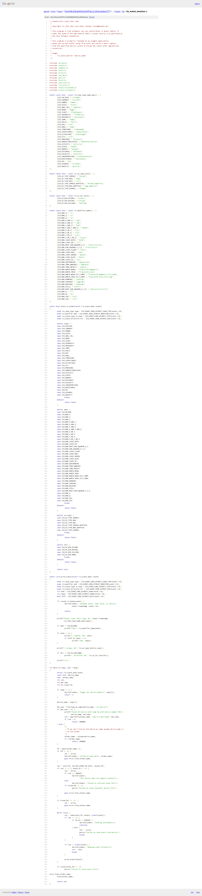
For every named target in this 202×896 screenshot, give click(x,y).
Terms (27, 892)
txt (192, 892)
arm (53, 11)
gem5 (46, 11)
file (92, 17)
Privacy (20, 892)
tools (117, 11)
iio (123, 11)
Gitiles (14, 892)
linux (59, 11)
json (198, 892)
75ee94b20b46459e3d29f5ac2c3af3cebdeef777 (87, 11)
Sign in (197, 4)
